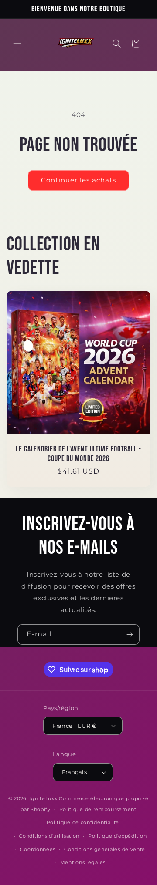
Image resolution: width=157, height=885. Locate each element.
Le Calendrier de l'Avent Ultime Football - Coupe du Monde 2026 (78, 453)
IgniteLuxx (43, 798)
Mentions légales (83, 862)
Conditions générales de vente (104, 849)
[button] (17, 43)
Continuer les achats (78, 180)
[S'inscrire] (129, 634)
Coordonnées (37, 849)
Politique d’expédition (117, 836)
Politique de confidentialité (83, 822)
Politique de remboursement (98, 809)
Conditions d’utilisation (49, 836)
